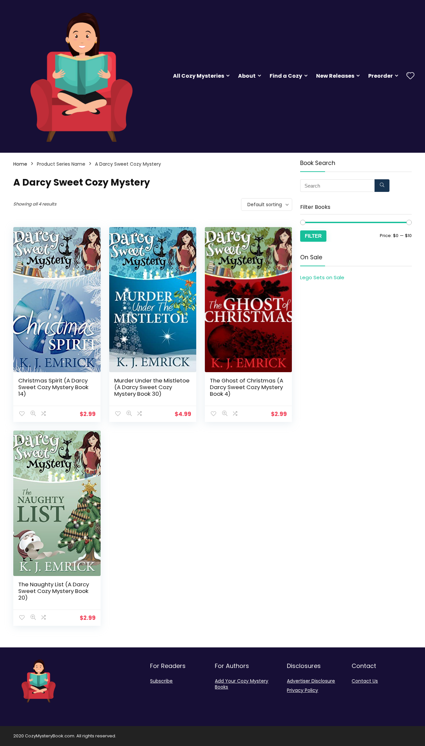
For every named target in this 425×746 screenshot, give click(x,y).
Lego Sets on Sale (322, 277)
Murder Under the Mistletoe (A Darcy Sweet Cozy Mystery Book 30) (152, 387)
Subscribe (161, 681)
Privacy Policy (302, 690)
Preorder (380, 76)
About (247, 76)
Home (20, 164)
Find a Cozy (286, 76)
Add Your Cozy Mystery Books (241, 684)
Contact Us (365, 681)
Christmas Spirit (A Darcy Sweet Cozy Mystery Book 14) (53, 387)
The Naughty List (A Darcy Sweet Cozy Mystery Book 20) (53, 591)
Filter (313, 236)
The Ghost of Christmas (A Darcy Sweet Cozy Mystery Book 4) (246, 387)
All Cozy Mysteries (198, 76)
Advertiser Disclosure (311, 681)
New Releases (335, 76)
